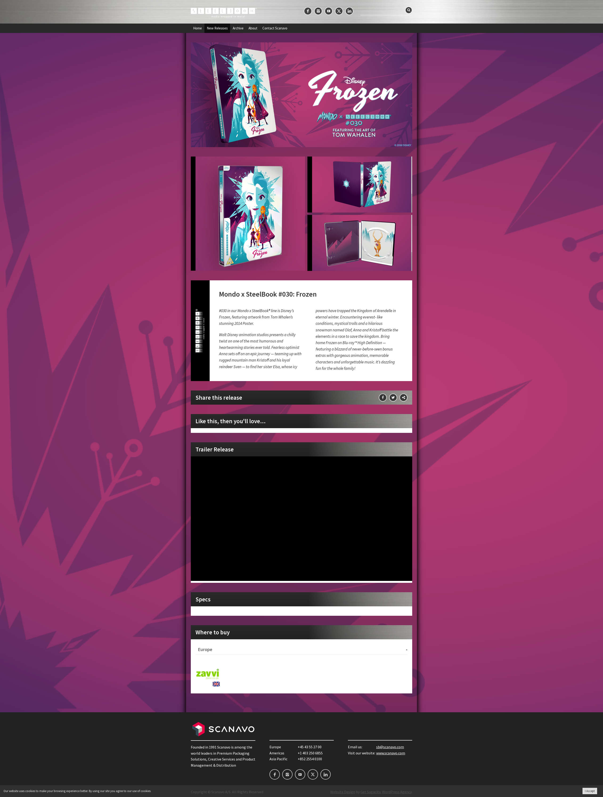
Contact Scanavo (275, 28)
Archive (238, 28)
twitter (338, 11)
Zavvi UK (208, 674)
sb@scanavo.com (390, 747)
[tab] (301, 649)
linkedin (349, 11)
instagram (318, 11)
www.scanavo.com (390, 753)
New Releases (217, 28)
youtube (328, 11)
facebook (307, 11)
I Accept (590, 791)
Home (197, 28)
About (253, 28)
